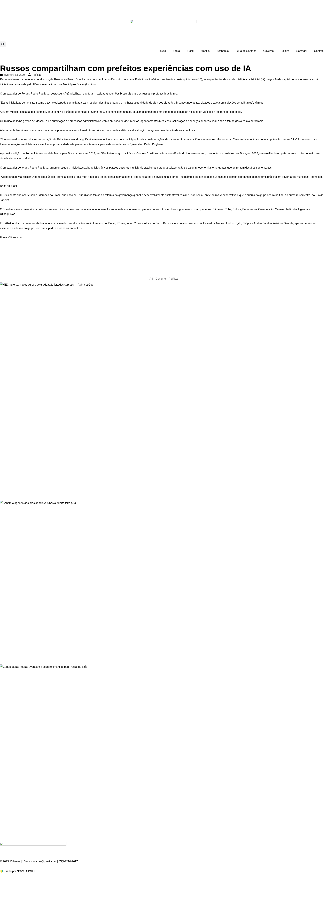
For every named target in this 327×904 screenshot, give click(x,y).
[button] (3, 44)
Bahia (176, 50)
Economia (222, 50)
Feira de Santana (246, 50)
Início (162, 50)
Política (285, 50)
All (151, 278)
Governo (268, 50)
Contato (319, 50)
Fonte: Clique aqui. (11, 237)
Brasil (190, 50)
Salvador (301, 50)
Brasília (205, 50)
